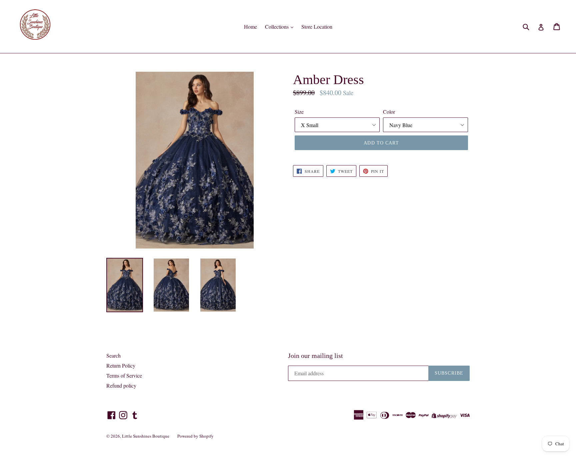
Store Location (316, 26)
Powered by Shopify (195, 436)
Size (299, 111)
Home (250, 26)
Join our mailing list (315, 355)
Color (389, 111)
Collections (277, 26)
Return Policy (120, 365)
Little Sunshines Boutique (145, 436)
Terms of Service (124, 375)
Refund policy (121, 385)
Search (113, 355)
